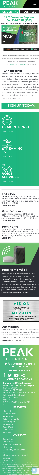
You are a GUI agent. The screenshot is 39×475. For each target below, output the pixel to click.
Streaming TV (9, 422)
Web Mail (7, 452)
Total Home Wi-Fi (11, 419)
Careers (6, 458)
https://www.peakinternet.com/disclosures (18, 64)
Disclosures (8, 430)
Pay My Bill (8, 442)
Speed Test (8, 427)
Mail (3, 23)
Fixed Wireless (9, 414)
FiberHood (28, 23)
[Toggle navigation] (34, 3)
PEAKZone (8, 424)
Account (14, 23)
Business (7, 432)
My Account (8, 447)
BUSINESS (29, 11)
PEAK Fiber (8, 411)
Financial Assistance (12, 444)
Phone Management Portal (15, 455)
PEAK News (8, 461)
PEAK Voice (8, 416)
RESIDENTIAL (9, 11)
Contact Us (8, 439)
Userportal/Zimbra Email (14, 450)
